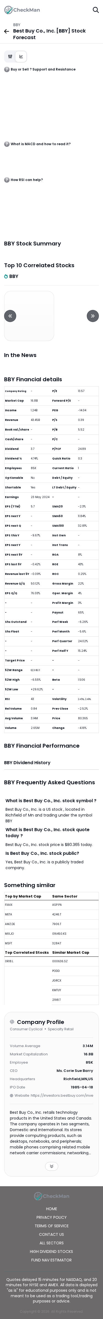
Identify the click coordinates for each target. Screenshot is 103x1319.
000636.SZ (60, 961)
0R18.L (9, 961)
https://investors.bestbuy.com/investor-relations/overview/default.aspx (62, 1095)
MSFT (8, 943)
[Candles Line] (15, 56)
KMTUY (56, 990)
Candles (10, 56)
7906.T (56, 924)
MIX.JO (9, 934)
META (8, 914)
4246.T (56, 914)
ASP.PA (57, 905)
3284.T (56, 943)
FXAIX (8, 905)
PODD (56, 971)
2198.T (56, 1000)
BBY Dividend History (27, 762)
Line (21, 56)
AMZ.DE (10, 924)
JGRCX (56, 981)
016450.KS (59, 934)
